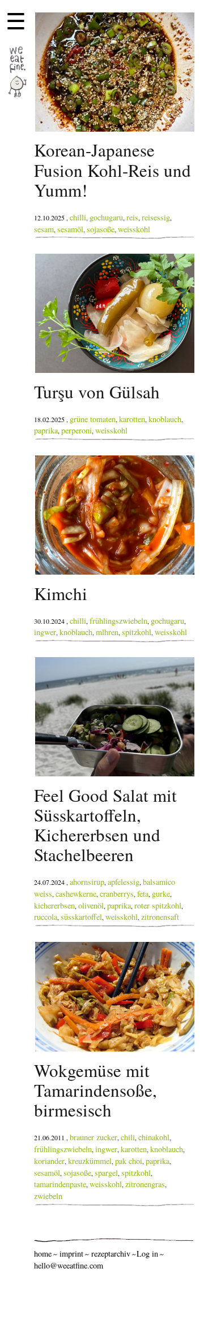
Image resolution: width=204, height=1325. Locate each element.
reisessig (156, 217)
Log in (147, 1253)
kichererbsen (54, 905)
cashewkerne (76, 893)
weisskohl (134, 229)
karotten (132, 419)
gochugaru (106, 217)
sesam (44, 229)
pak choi (128, 1160)
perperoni (76, 430)
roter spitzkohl (157, 905)
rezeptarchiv (110, 1253)
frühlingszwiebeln (118, 620)
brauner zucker (93, 1137)
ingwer (45, 632)
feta (142, 893)
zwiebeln (48, 1196)
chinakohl (153, 1137)
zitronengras (145, 1184)
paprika (46, 430)
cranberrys (117, 893)
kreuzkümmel (90, 1160)
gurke (161, 893)
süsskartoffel (81, 916)
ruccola (45, 916)
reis (132, 217)
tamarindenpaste (60, 1184)
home (43, 1253)
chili (128, 1137)
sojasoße (100, 229)
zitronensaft (160, 916)
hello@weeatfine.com (68, 1265)
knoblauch (164, 419)
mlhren (107, 632)
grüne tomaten (93, 419)
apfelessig (123, 881)
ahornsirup (87, 881)
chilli (78, 217)
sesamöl (70, 229)
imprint (71, 1253)
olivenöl (91, 905)
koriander (49, 1160)
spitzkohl (136, 632)
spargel (106, 1172)
